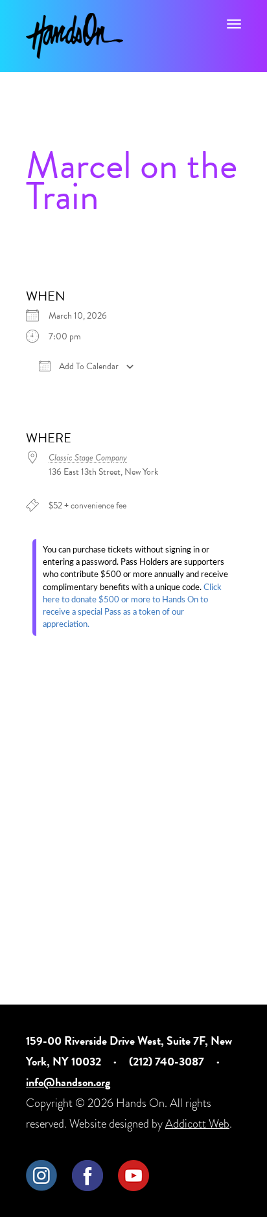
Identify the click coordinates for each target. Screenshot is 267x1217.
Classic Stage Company (88, 457)
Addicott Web (197, 1123)
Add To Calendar (88, 366)
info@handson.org (68, 1082)
